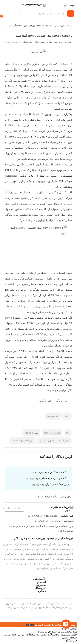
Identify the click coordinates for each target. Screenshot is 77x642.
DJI (67, 432)
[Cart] (3, 13)
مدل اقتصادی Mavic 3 (22, 440)
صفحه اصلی (67, 25)
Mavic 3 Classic (52, 432)
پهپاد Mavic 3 (31, 432)
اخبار (57, 25)
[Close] (1, 624)
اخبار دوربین (53, 416)
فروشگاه (71, 640)
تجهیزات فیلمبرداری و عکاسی (54, 440)
